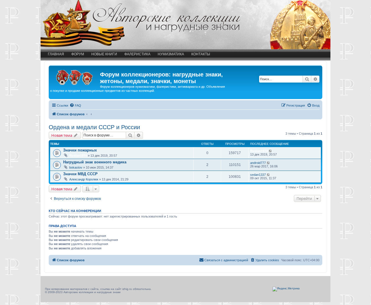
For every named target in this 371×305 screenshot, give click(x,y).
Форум (77, 54)
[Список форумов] (75, 76)
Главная (56, 54)
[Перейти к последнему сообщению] (270, 151)
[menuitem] (75, 105)
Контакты (200, 54)
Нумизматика (171, 54)
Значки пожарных (80, 150)
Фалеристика (137, 54)
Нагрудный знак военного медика (94, 162)
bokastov (75, 167)
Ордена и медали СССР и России (94, 127)
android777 (258, 163)
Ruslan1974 (78, 155)
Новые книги (104, 54)
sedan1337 (258, 174)
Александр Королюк (83, 179)
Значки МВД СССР (80, 174)
